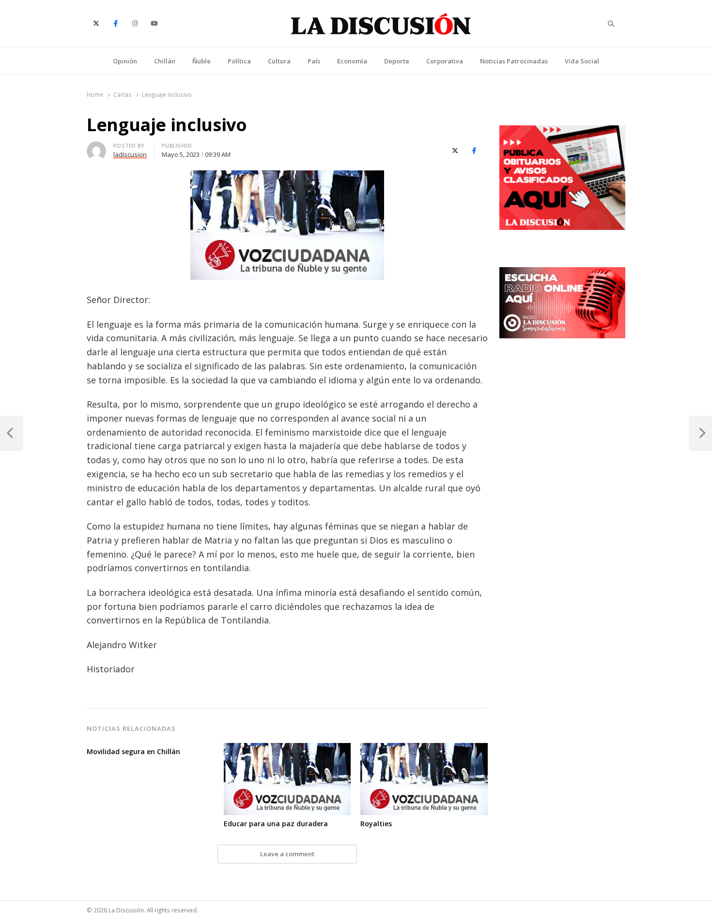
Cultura (279, 61)
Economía (352, 61)
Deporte (396, 61)
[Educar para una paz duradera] (287, 748)
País (314, 61)
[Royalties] (424, 748)
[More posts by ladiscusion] (96, 147)
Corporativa (444, 61)
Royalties (376, 823)
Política (239, 61)
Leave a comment (287, 853)
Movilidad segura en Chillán (133, 751)
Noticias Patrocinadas (514, 61)
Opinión (125, 61)
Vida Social (582, 61)
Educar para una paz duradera (276, 823)
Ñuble (201, 61)
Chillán (164, 61)
